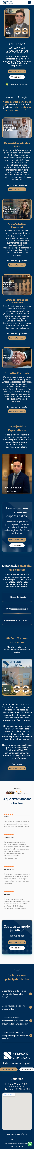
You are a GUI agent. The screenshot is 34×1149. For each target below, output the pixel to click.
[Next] (28, 474)
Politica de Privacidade (17, 1140)
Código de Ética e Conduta (17, 1146)
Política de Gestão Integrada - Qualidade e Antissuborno (17, 1143)
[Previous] (5, 474)
